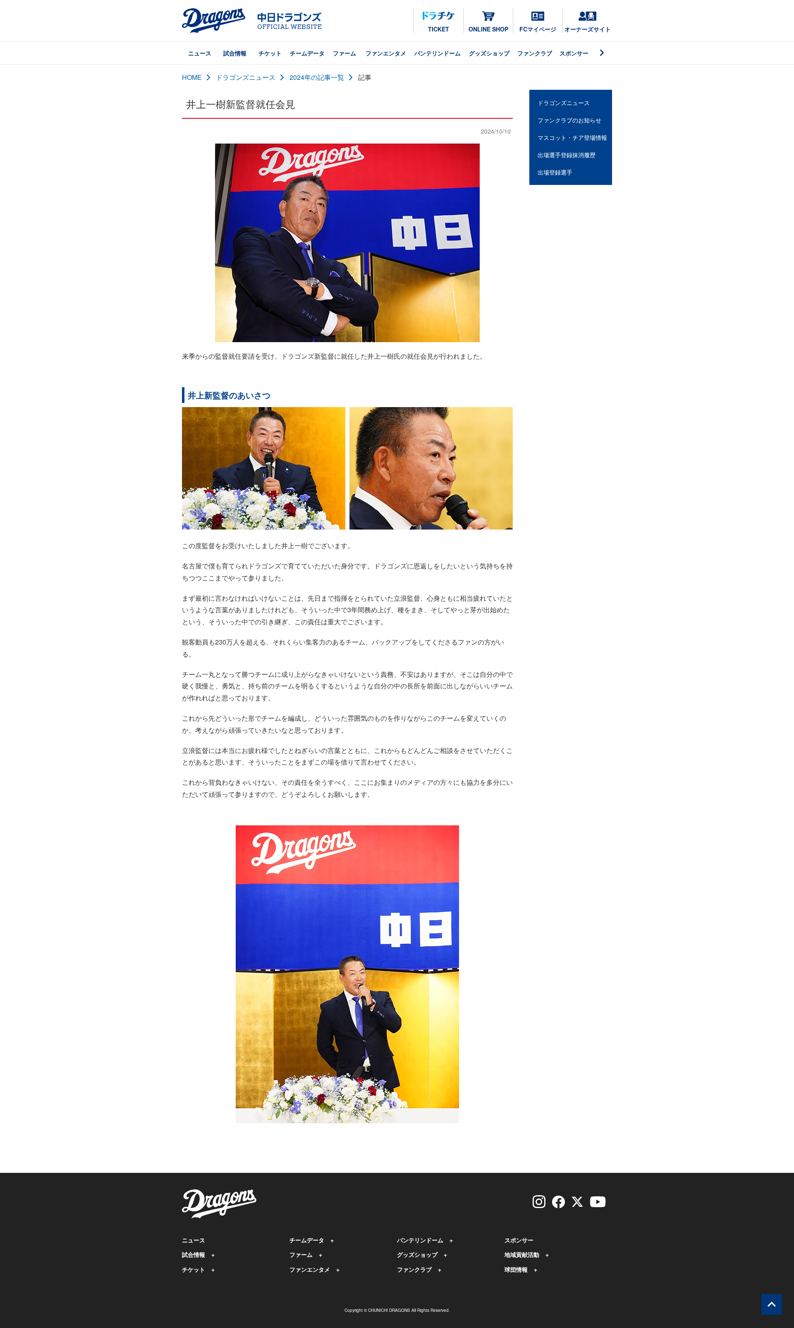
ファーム (344, 53)
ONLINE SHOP (488, 29)
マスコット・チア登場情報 (572, 137)
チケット (270, 53)
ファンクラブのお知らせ (569, 120)
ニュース (199, 53)
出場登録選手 (555, 172)
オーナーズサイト (587, 29)
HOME (192, 77)
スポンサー (574, 53)
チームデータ (307, 53)
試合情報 (234, 53)
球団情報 (516, 1269)
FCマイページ (537, 29)
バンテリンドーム (437, 53)
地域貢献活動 (522, 1254)
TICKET (438, 29)
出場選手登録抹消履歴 (567, 155)
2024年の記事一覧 (316, 77)
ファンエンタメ (386, 53)
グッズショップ (489, 53)
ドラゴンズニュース (245, 77)
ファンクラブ (534, 53)
